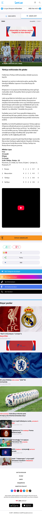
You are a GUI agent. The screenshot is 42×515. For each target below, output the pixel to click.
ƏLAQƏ (21, 476)
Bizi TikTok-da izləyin (10, 282)
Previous (2, 9)
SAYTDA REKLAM (21, 472)
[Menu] (2, 3)
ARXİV (21, 479)
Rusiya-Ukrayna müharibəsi (12, 8)
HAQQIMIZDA (21, 483)
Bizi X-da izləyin (9, 292)
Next (40, 9)
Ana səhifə (32, 21)
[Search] (40, 2)
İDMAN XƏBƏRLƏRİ (21, 238)
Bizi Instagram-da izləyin (11, 277)
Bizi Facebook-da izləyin (11, 287)
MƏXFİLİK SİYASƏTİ (21, 486)
